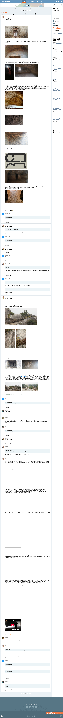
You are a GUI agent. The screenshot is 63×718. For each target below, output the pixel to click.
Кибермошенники (57, 129)
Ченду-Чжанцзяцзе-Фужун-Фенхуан (56, 89)
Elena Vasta (55, 48)
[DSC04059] (14, 120)
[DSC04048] (16, 138)
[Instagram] (27, 707)
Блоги (32, 1)
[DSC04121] (38, 568)
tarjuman (54, 110)
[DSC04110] (13, 543)
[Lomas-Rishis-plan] (16, 161)
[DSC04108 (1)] (18, 502)
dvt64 (50, 713)
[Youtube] (33, 707)
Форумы (24, 1)
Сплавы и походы (55, 53)
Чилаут (36, 1)
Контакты (35, 700)
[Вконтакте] (30, 707)
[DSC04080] (21, 338)
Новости (28, 1)
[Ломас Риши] (14, 196)
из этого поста (23, 376)
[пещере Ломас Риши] (14, 100)
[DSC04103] (18, 479)
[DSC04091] (13, 364)
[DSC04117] (18, 607)
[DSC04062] (9, 72)
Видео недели (56, 10)
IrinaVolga (54, 57)
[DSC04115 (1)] (30, 543)
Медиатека (41, 1)
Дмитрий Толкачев (53, 713)
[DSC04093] (30, 364)
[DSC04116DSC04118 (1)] (13, 590)
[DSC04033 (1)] (16, 32)
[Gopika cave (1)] (18, 568)
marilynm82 (57, 713)
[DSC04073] (21, 316)
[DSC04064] (26, 70)
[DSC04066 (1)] (16, 52)
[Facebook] (36, 707)
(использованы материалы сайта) (11, 209)
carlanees (60, 713)
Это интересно (55, 97)
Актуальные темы (57, 30)
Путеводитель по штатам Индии (10, 8)
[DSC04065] (16, 177)
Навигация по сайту (57, 8)
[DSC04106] (18, 526)
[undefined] (10, 338)
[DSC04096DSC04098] (13, 387)
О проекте (27, 700)
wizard (54, 36)
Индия (5, 8)
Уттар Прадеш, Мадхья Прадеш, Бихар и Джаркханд (23, 8)
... (29, 10)
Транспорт (54, 42)
